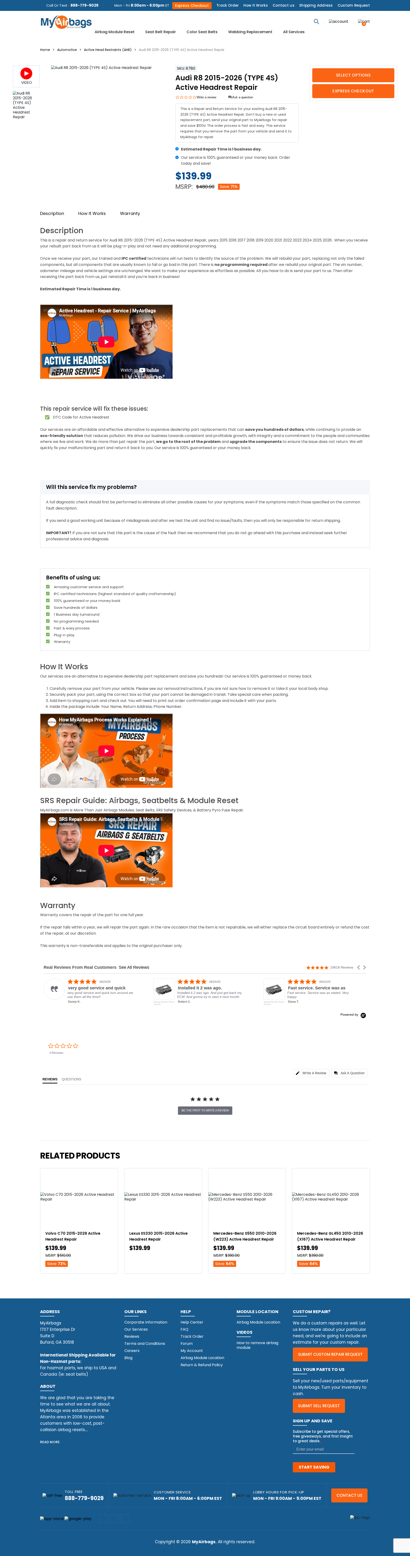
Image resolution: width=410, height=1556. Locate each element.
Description (52, 213)
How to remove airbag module (257, 1345)
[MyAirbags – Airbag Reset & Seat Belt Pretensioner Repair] (66, 21)
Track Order (227, 5)
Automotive (67, 49)
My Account (192, 1350)
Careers (132, 1350)
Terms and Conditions (144, 1343)
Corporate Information (145, 1322)
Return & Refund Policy (202, 1365)
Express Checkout (192, 5)
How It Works (255, 5)
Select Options (353, 75)
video (26, 82)
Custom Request (354, 5)
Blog (128, 1357)
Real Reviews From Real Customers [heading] (80, 967)
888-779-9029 (84, 5)
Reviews (131, 1336)
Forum (187, 1343)
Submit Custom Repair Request (330, 1354)
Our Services (136, 1329)
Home (45, 49)
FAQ (184, 1329)
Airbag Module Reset (115, 32)
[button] (359, 967)
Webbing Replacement (250, 32)
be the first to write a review (205, 1110)
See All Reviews (134, 967)
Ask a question (242, 97)
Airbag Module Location (202, 1357)
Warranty (130, 213)
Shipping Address (316, 5)
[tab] (311, 1073)
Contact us (283, 5)
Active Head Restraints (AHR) (108, 49)
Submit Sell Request (319, 1406)
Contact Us (349, 1495)
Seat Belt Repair (160, 32)
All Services (294, 32)
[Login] (338, 21)
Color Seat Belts (202, 32)
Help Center (192, 1322)
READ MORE (50, 1442)
